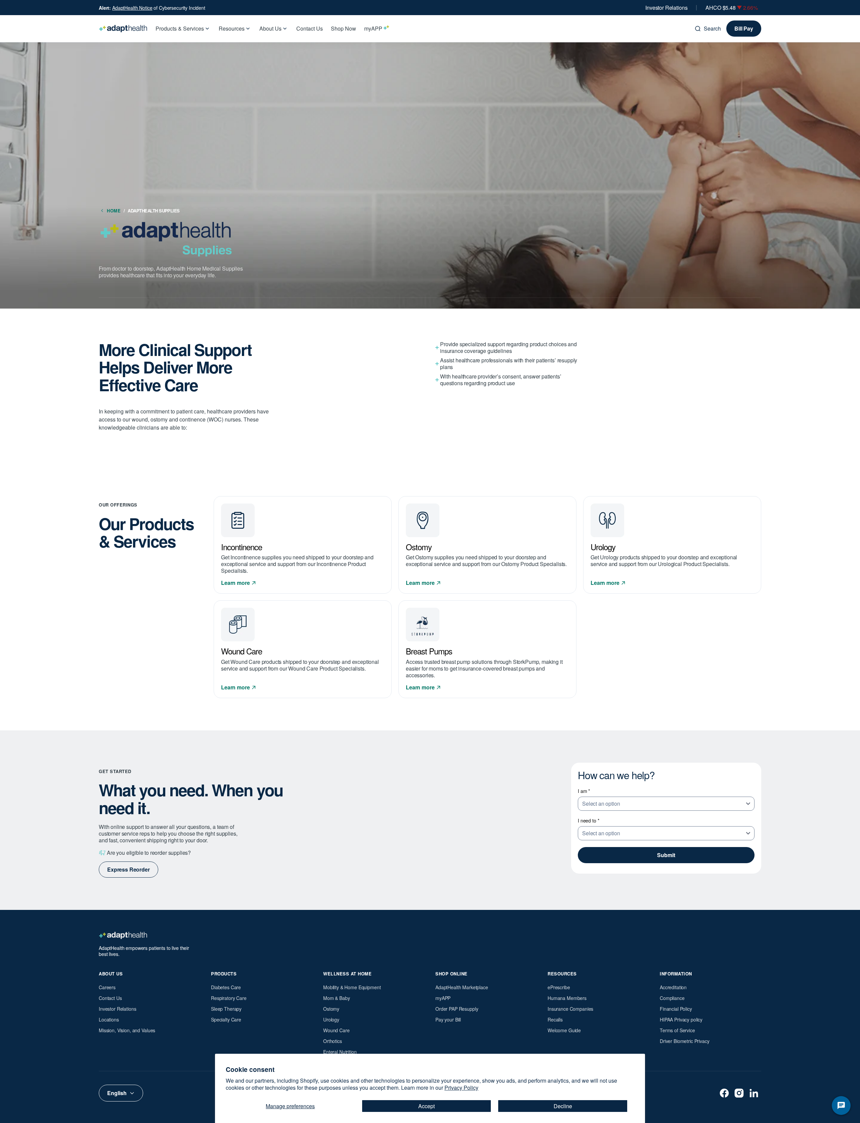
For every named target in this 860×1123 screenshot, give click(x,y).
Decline (563, 1106)
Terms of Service (677, 1030)
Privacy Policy (461, 1087)
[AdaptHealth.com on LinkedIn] (753, 1093)
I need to (588, 820)
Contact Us (110, 998)
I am (584, 791)
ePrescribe (559, 987)
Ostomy (331, 1008)
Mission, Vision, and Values (127, 1030)
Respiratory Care (229, 998)
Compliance (672, 998)
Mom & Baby (336, 998)
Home (116, 210)
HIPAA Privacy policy (681, 1019)
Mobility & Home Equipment (352, 987)
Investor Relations (666, 7)
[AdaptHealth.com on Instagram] (739, 1093)
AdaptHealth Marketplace (461, 987)
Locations (109, 1019)
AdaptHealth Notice (132, 7)
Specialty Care (226, 1019)
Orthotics (332, 1041)
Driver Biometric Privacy (685, 1041)
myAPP (442, 998)
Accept (426, 1106)
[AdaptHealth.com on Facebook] (724, 1093)
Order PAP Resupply (456, 1008)
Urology (331, 1019)
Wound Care (336, 1030)
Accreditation (673, 987)
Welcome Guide (564, 1030)
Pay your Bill (448, 1019)
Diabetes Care (226, 987)
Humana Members (567, 998)
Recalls (555, 1019)
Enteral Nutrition (340, 1051)
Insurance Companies (570, 1008)
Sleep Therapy (226, 1008)
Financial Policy (676, 1008)
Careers (107, 987)
